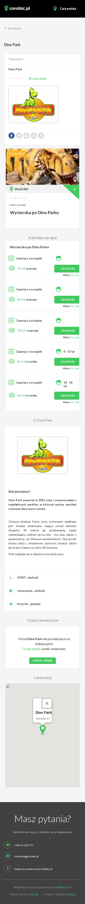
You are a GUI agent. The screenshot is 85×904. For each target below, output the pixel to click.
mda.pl (71, 894)
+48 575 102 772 (23, 845)
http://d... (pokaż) (28, 604)
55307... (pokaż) (27, 577)
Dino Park (15, 69)
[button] (42, 730)
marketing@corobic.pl (26, 856)
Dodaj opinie (31, 649)
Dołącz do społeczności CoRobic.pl (33, 869)
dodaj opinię (42, 660)
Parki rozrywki (18, 204)
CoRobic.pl (61, 887)
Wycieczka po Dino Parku (34, 212)
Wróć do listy (14, 28)
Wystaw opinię (38, 78)
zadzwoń (67, 268)
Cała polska (68, 8)
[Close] (47, 703)
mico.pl (34, 894)
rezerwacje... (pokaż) (31, 590)
